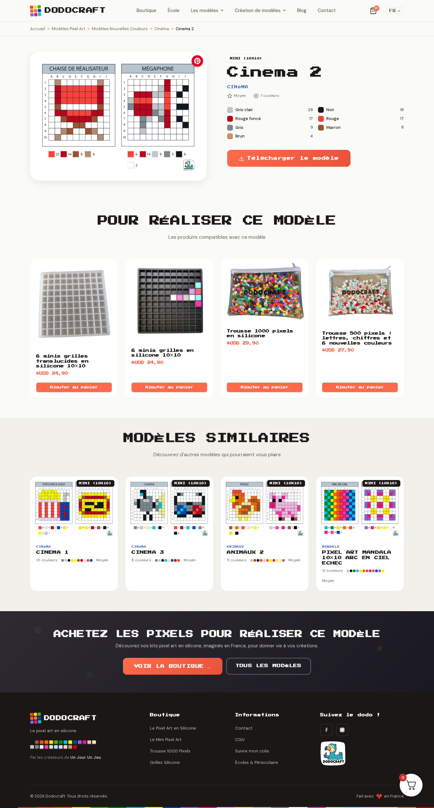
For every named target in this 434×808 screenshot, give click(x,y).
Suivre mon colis (252, 751)
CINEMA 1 (52, 552)
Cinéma (161, 28)
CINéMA (238, 87)
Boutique (146, 10)
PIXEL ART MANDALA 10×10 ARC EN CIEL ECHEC (356, 558)
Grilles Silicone (165, 762)
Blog (301, 10)
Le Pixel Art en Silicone (173, 728)
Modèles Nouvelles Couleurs (120, 28)
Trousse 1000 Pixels (170, 751)
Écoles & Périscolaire (256, 762)
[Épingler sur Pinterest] (197, 61)
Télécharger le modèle (293, 158)
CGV (240, 739)
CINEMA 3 (148, 552)
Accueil (37, 28)
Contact (327, 10)
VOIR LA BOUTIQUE (172, 666)
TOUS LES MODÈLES (269, 666)
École (174, 10)
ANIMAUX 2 (245, 552)
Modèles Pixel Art (68, 28)
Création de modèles (258, 10)
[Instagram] (342, 730)
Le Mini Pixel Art (166, 739)
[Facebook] (326, 730)
